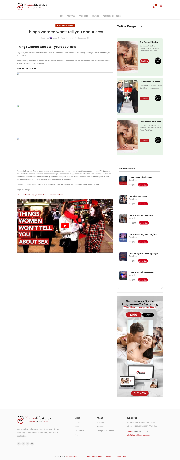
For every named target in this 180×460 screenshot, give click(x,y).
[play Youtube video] (65, 226)
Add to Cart (142, 185)
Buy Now (144, 61)
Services (100, 426)
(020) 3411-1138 (141, 432)
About (77, 426)
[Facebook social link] (19, 444)
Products (100, 422)
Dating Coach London (105, 431)
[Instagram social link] (28, 444)
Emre (55, 38)
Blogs (77, 435)
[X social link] (23, 444)
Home (77, 422)
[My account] (161, 6)
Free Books (79, 431)
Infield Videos (67, 26)
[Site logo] (32, 6)
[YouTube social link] (32, 444)
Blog (59, 26)
